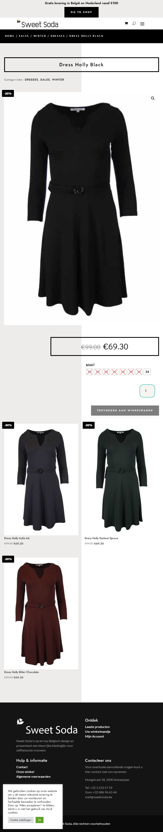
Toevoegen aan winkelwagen (125, 410)
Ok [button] (39, 820)
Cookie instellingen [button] (20, 820)
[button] (152, 98)
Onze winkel (25, 772)
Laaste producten (97, 727)
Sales (24, 36)
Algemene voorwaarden (33, 776)
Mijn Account (94, 736)
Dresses (58, 36)
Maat (90, 365)
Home (10, 36)
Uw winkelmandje (98, 731)
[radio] (89, 372)
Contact (22, 767)
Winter (40, 36)
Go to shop (81, 12)
